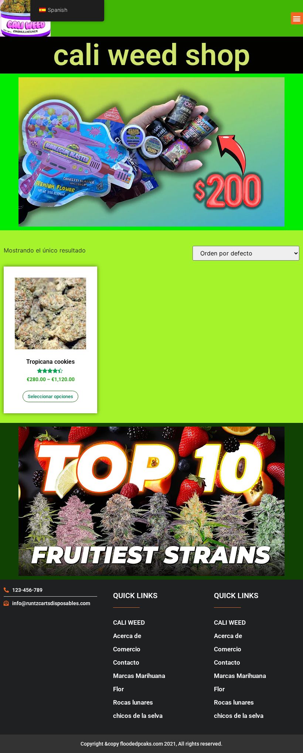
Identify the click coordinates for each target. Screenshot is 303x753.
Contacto (126, 662)
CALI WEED (129, 622)
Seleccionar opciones (50, 396)
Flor (118, 689)
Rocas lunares (133, 702)
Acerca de (127, 636)
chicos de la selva (138, 715)
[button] (297, 18)
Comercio (126, 649)
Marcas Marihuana (139, 675)
